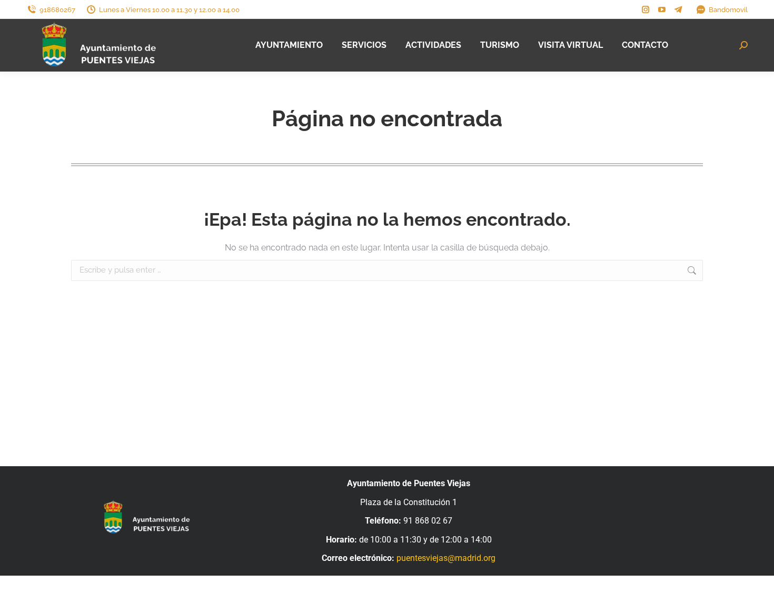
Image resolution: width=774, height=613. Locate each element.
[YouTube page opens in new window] (662, 9)
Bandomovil (728, 10)
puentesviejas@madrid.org (445, 558)
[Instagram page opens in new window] (645, 9)
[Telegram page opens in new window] (678, 9)
